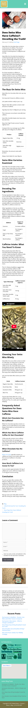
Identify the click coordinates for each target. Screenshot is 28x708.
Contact (22, 703)
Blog (5, 504)
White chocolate (6, 454)
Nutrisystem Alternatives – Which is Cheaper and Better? (12, 621)
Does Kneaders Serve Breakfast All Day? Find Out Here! (13, 629)
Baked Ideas (15, 703)
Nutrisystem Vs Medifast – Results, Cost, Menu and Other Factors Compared (13, 618)
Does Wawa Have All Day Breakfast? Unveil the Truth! (14, 625)
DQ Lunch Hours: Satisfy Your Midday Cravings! (12, 633)
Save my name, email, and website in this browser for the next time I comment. (15, 554)
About (7, 705)
